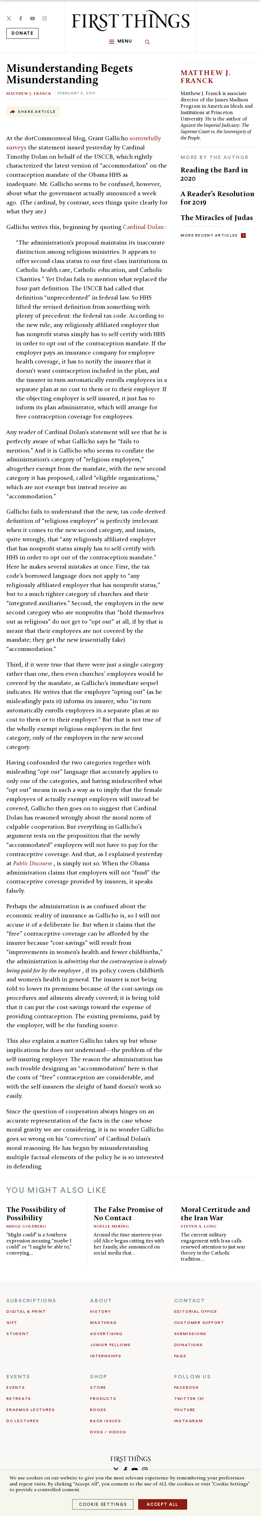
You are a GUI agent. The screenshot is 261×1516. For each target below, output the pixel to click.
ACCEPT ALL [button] (163, 1504)
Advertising (106, 1334)
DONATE (22, 33)
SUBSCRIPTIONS (31, 1300)
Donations (188, 1345)
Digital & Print (26, 1311)
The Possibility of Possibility (36, 1213)
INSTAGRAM (188, 1421)
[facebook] (20, 18)
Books (98, 1410)
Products (103, 1399)
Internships (105, 1356)
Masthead (103, 1323)
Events (15, 1387)
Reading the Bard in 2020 (214, 174)
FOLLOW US (192, 1376)
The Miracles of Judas (216, 217)
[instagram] (44, 18)
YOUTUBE (184, 1410)
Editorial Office (195, 1311)
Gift (12, 1323)
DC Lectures (22, 1421)
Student (17, 1334)
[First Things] (130, 20)
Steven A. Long (199, 1226)
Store (98, 1387)
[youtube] (32, 18)
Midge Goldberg (26, 1226)
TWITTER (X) (189, 1399)
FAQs (180, 1356)
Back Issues (105, 1421)
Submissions (190, 1334)
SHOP (98, 1376)
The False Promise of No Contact (129, 1213)
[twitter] (8, 18)
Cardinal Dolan (144, 227)
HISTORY (100, 1311)
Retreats (18, 1399)
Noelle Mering (111, 1226)
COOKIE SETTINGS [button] (103, 1504)
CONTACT (189, 1300)
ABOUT (101, 1300)
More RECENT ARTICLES (209, 235)
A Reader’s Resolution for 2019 (217, 197)
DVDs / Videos (108, 1432)
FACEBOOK (186, 1387)
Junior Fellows (110, 1345)
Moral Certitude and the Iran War (215, 1213)
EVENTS (18, 1376)
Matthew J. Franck (28, 93)
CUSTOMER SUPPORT (199, 1323)
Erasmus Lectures (30, 1410)
